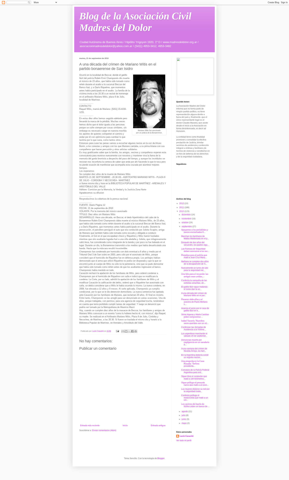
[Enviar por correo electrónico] (123, 331)
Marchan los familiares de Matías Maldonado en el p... (195, 237)
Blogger (160, 458)
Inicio (125, 425)
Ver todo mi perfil (183, 440)
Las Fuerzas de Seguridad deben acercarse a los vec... (195, 250)
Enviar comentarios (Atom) (104, 430)
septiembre (187, 226)
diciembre (186, 214)
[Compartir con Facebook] (132, 331)
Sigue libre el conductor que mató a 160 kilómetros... (194, 377)
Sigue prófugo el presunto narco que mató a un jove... (194, 383)
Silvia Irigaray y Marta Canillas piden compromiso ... (195, 315)
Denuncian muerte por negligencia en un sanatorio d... (195, 342)
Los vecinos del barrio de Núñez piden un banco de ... (195, 405)
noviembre (187, 218)
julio (184, 415)
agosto (185, 411)
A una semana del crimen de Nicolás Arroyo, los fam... (194, 349)
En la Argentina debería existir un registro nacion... (195, 356)
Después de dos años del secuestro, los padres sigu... (195, 243)
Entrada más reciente (90, 425)
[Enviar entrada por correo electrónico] (117, 331)
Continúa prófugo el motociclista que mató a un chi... (194, 397)
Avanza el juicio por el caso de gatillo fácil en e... (195, 309)
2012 (181, 203)
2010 (181, 211)
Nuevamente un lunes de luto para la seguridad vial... (194, 269)
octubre (185, 222)
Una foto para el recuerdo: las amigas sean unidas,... (194, 275)
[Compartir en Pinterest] (135, 331)
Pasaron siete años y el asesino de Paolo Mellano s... (194, 301)
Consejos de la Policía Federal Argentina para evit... (195, 371)
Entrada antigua (158, 425)
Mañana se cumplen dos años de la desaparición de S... (195, 262)
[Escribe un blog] (126, 331)
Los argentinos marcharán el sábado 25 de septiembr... (194, 334)
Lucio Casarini (186, 436)
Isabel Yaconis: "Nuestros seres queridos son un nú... (194, 322)
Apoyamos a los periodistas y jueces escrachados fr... (194, 231)
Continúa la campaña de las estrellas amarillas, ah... (194, 281)
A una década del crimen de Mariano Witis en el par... (194, 294)
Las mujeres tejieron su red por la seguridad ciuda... (195, 390)
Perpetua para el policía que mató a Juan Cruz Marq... (194, 256)
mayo (184, 423)
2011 (181, 207)
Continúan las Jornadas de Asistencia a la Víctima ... (193, 328)
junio (184, 419)
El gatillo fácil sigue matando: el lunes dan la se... (194, 288)
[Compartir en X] (129, 331)
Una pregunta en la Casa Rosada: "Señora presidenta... (192, 363)
